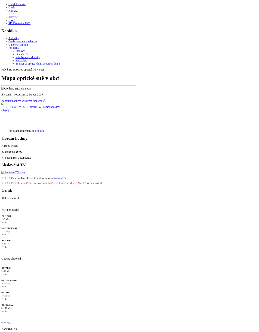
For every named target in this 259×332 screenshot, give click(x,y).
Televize (13, 16)
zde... (10, 322)
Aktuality (13, 38)
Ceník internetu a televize (22, 41)
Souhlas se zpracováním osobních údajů (38, 63)
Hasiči (12, 20)
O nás (11, 7)
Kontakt (12, 10)
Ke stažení (21, 60)
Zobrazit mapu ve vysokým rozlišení (21, 100)
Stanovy (20, 50)
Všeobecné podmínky (28, 57)
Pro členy (13, 47)
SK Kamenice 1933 (19, 23)
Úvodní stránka (17, 4)
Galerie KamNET (18, 44)
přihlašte (39, 130)
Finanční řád (22, 54)
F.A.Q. (12, 13)
